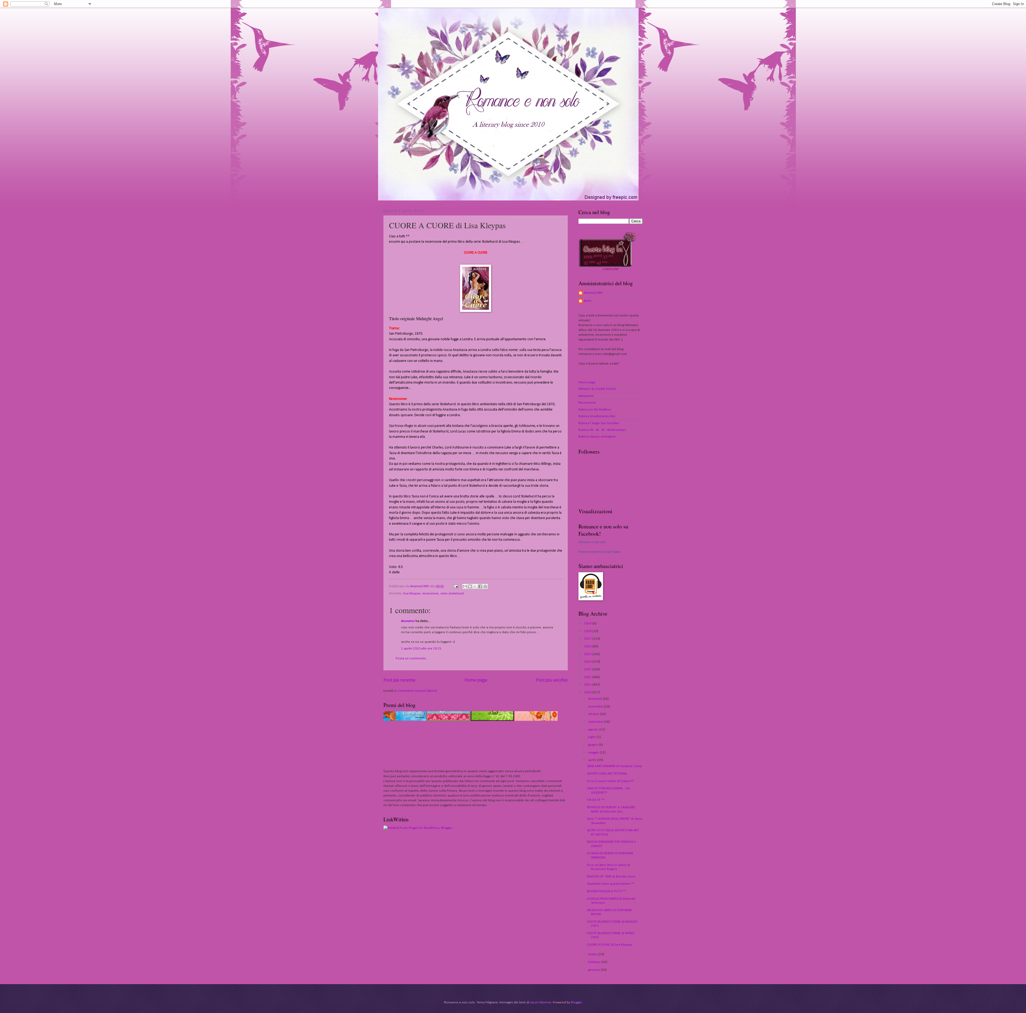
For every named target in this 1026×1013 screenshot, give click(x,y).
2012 (588, 677)
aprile (592, 760)
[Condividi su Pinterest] (485, 586)
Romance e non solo (591, 542)
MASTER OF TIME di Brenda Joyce (611, 876)
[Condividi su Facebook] (480, 586)
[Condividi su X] (475, 586)
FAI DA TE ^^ (595, 800)
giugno (593, 745)
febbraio (594, 962)
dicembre (595, 699)
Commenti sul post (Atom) (417, 691)
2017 (588, 638)
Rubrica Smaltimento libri (596, 416)
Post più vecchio (552, 680)
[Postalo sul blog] (470, 586)
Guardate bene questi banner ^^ (610, 884)
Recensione (587, 402)
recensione (430, 593)
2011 (588, 684)
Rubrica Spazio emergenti (597, 436)
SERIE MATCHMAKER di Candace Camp (614, 766)
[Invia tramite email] (465, 586)
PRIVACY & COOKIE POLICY (597, 389)
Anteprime (586, 396)
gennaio (594, 970)
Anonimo (408, 621)
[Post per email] (455, 586)
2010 (588, 692)
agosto (593, 729)
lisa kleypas (412, 593)
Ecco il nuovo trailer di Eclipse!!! (610, 781)
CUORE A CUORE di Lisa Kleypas (609, 944)
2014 (588, 661)
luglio (592, 737)
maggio (594, 752)
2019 (588, 623)
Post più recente (399, 680)
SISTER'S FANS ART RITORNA (607, 773)
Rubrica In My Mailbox (594, 409)
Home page (475, 680)
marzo (593, 954)
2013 (588, 669)
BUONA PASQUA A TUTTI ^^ (606, 891)
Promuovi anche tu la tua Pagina (599, 551)
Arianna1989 (593, 293)
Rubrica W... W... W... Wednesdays (602, 430)
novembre (596, 706)
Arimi (587, 301)
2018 (588, 631)
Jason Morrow (540, 1002)
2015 (588, 654)
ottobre (594, 714)
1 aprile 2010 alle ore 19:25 (421, 648)
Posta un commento (411, 658)
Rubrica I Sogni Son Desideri (598, 423)
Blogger (576, 1002)
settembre (596, 722)
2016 (588, 646)
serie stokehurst (452, 593)
